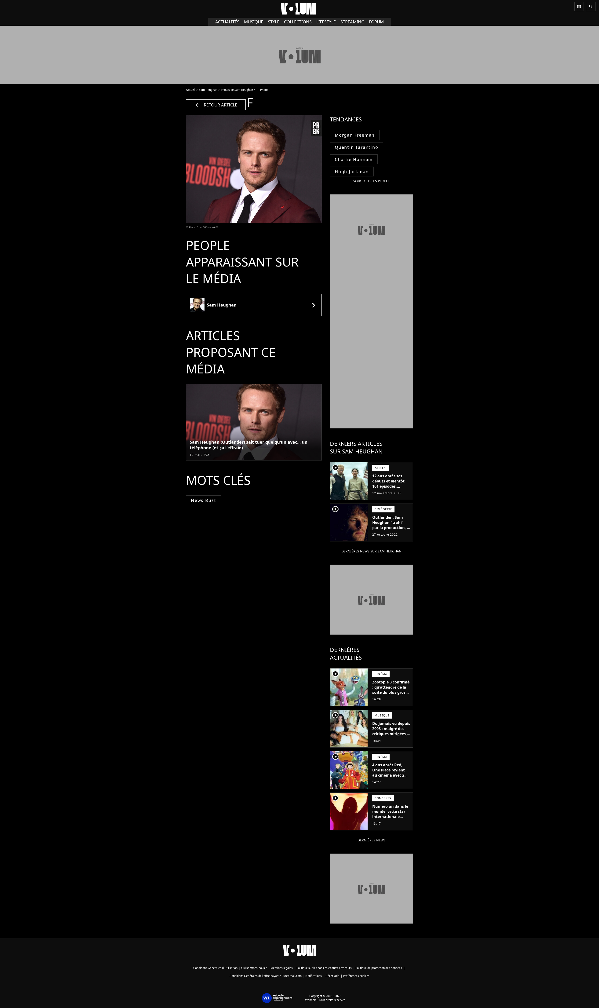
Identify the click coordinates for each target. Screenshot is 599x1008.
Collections (298, 22)
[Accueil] (299, 9)
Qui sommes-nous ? (254, 968)
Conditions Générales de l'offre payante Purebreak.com (266, 976)
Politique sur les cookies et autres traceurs (324, 968)
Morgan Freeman (355, 135)
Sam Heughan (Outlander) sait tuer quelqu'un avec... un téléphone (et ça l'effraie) (248, 444)
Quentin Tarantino (356, 147)
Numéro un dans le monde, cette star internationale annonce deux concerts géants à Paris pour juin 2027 (390, 819)
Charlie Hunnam (354, 159)
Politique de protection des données (378, 968)
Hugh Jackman (352, 171)
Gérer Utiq (332, 976)
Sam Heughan (208, 90)
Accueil (190, 90)
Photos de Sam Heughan (237, 90)
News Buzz (203, 500)
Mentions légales (281, 968)
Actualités (227, 22)
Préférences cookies (356, 976)
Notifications (313, 976)
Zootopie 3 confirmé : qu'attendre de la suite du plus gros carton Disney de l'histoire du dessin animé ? (390, 694)
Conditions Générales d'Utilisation (215, 968)
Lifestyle (326, 22)
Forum (376, 22)
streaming (352, 22)
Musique (253, 22)
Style (273, 22)
